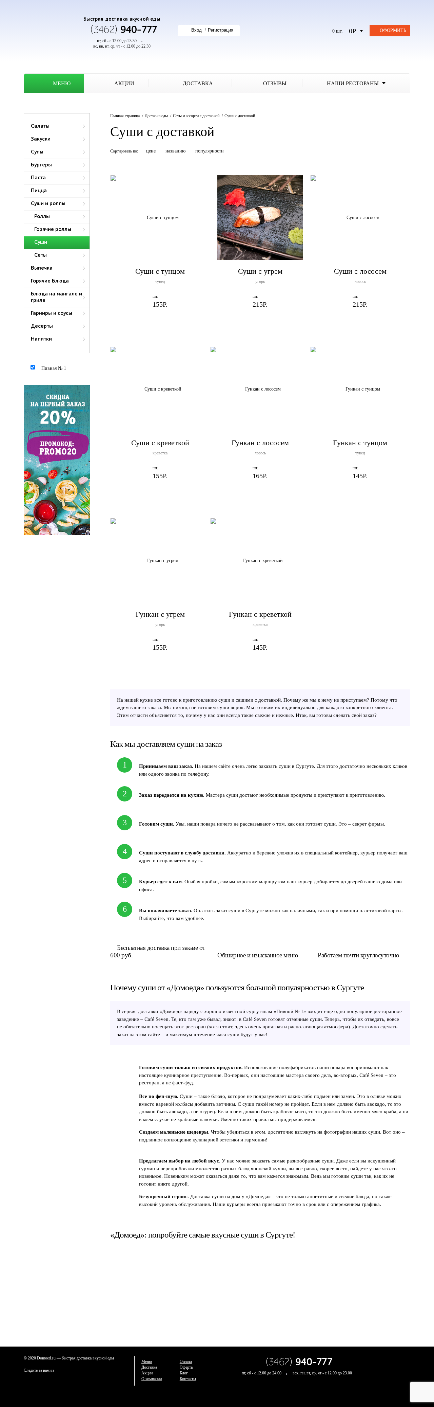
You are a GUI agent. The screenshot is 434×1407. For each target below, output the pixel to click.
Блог (184, 1373)
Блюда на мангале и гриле (56, 297)
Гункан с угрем (160, 614)
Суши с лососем (360, 271)
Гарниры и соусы (51, 313)
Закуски (41, 139)
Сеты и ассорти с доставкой (196, 115)
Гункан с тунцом (360, 442)
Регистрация (220, 30)
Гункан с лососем (260, 442)
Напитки (41, 339)
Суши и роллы (48, 203)
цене (151, 151)
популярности (209, 151)
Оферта (186, 1367)
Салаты (40, 126)
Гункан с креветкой (260, 614)
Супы (37, 152)
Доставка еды (156, 115)
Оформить (393, 30)
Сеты (40, 255)
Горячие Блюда (50, 281)
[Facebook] (392, 1368)
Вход (196, 30)
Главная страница (125, 115)
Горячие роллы (52, 229)
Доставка (149, 1367)
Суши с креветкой (160, 442)
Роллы (42, 216)
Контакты (188, 1378)
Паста (38, 178)
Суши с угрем (260, 271)
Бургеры (41, 165)
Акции (147, 1373)
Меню (146, 1361)
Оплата (186, 1361)
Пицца (39, 191)
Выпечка (42, 268)
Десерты (42, 326)
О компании (151, 1378)
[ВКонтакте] (405, 1368)
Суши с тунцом (160, 271)
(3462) (124, 30)
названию (175, 151)
